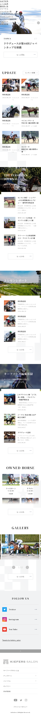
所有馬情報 (4, 24)
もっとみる (20, 256)
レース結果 (4, 4)
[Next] (27, 567)
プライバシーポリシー (20, 707)
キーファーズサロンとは (11, 670)
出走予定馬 (4, 1)
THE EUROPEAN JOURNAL (10, 14)
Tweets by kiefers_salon (11, 640)
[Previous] (13, 567)
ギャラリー (4, 21)
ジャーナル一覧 (6, 11)
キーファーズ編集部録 (8, 19)
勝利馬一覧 (4, 6)
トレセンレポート (6, 16)
